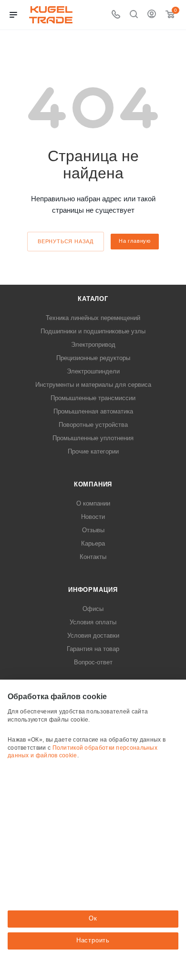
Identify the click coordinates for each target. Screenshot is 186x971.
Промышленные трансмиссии (93, 398)
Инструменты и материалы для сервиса (93, 384)
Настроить (93, 940)
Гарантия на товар (93, 648)
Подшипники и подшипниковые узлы (93, 331)
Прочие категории (93, 451)
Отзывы (93, 530)
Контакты (93, 556)
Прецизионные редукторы (93, 358)
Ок (93, 918)
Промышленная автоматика (93, 411)
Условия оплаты (93, 622)
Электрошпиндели (93, 371)
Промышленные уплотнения (93, 438)
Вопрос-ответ (93, 662)
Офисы (93, 608)
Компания (93, 484)
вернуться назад (65, 241)
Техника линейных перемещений (93, 317)
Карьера (93, 543)
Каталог (93, 298)
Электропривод (93, 344)
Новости (93, 516)
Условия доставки (93, 635)
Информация (93, 589)
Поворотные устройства (93, 424)
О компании (93, 503)
